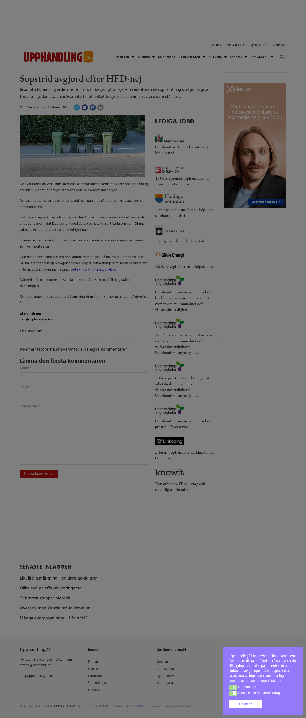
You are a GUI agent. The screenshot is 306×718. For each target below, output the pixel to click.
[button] (280, 704)
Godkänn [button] (245, 704)
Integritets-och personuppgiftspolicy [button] (255, 680)
